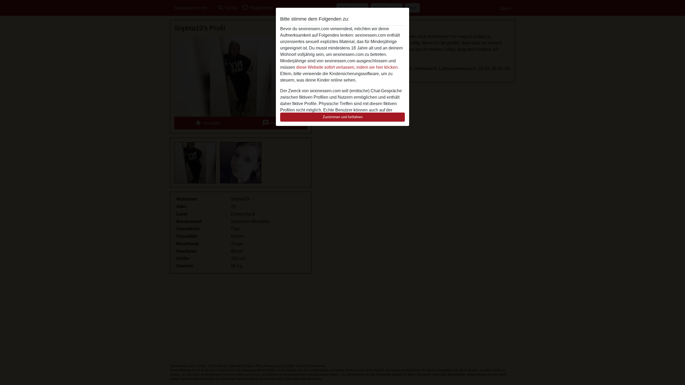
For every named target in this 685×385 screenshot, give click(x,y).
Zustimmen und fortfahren (343, 117)
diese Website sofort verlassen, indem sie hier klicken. (347, 67)
